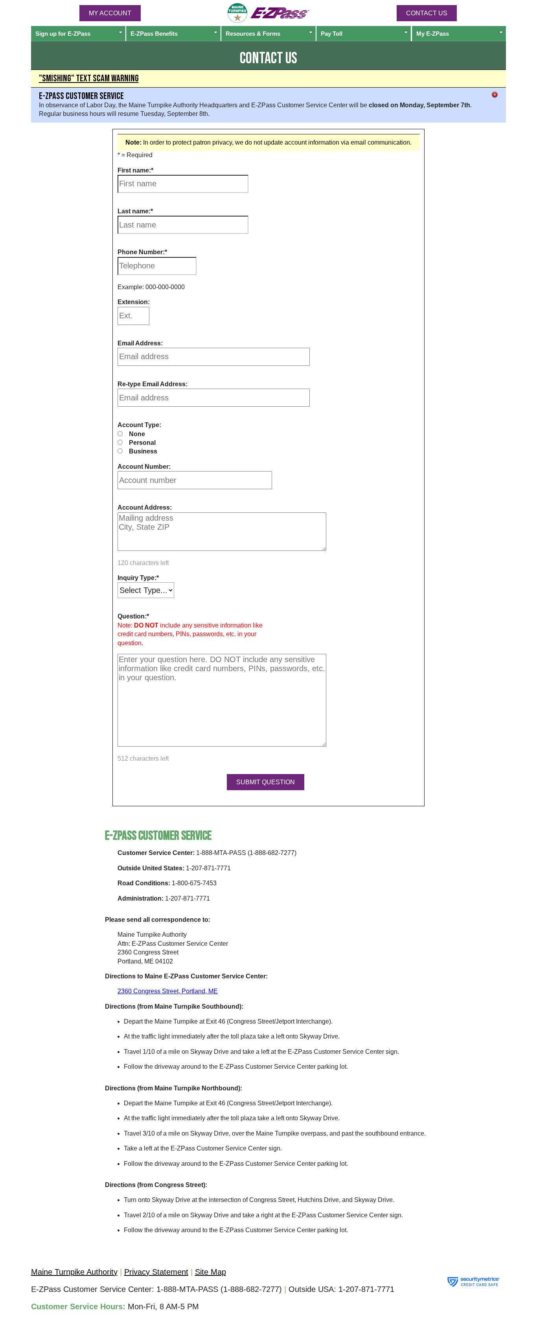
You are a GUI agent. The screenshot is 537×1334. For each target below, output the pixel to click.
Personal (142, 442)
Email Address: (140, 343)
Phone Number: (141, 252)
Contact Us (426, 13)
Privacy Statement (156, 1272)
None (137, 434)
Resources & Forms (253, 33)
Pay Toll (331, 33)
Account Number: (144, 466)
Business (143, 451)
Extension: (134, 302)
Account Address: (145, 507)
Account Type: (139, 425)
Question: (132, 616)
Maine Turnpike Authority (74, 1272)
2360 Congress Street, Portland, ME (168, 991)
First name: (134, 170)
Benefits (154, 33)
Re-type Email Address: (153, 384)
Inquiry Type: (137, 577)
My (432, 33)
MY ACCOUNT (110, 13)
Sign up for (62, 33)
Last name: (134, 211)
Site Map (210, 1272)
